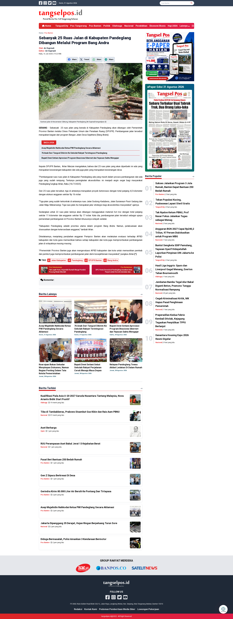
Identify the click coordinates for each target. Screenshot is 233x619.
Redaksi (78, 609)
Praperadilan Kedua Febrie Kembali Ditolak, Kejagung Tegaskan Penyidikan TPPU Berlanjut (170, 320)
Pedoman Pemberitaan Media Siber (117, 609)
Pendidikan (141, 26)
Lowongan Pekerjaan (148, 609)
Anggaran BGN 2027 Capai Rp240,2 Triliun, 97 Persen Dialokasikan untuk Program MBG (174, 232)
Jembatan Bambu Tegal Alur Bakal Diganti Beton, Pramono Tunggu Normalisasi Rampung (174, 286)
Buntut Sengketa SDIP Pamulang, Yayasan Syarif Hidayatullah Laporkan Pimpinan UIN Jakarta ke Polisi (174, 251)
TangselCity (61, 26)
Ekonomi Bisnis (158, 26)
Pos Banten (95, 26)
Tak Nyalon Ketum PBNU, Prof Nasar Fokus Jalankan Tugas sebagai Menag (172, 216)
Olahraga (117, 26)
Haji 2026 (172, 26)
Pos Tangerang (78, 26)
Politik (106, 26)
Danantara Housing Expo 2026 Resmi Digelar (172, 337)
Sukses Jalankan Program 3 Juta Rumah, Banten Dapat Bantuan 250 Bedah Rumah (174, 187)
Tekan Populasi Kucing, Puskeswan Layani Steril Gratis (172, 201)
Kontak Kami (90, 609)
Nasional (128, 26)
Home (47, 26)
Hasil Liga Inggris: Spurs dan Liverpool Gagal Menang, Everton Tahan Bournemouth (173, 269)
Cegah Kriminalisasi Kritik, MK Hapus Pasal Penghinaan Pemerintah (172, 302)
